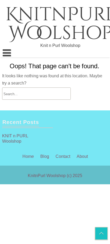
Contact (63, 156)
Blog (44, 156)
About (82, 156)
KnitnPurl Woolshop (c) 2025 (55, 175)
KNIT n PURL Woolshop (15, 138)
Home (28, 156)
